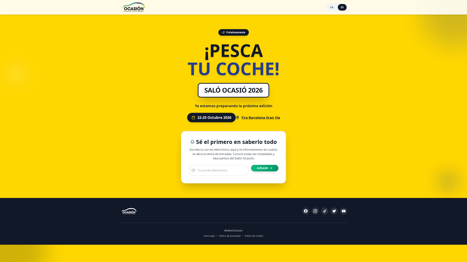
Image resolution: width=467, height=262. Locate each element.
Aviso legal (209, 236)
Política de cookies (254, 236)
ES (342, 7)
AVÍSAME (262, 168)
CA (331, 7)
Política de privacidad (229, 236)
